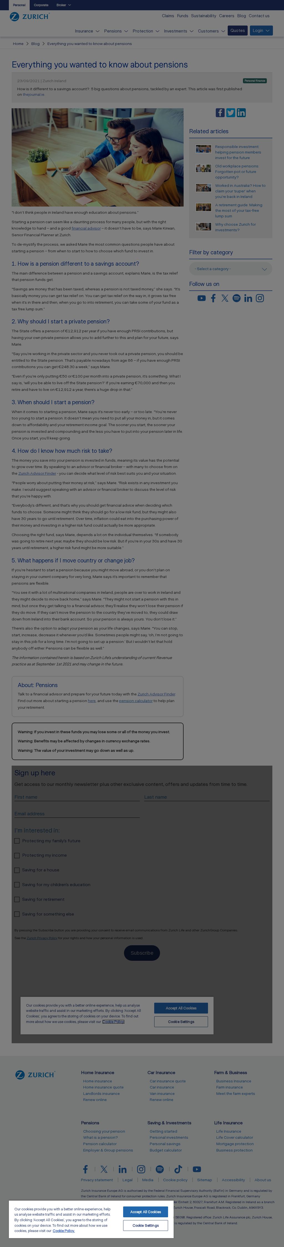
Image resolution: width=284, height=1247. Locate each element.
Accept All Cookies (145, 1212)
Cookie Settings (146, 1225)
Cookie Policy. (64, 1231)
